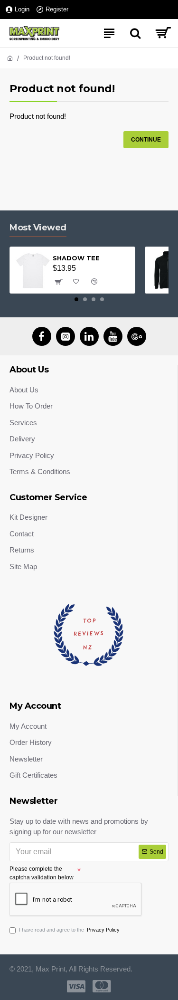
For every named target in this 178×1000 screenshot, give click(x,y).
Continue (146, 139)
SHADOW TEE (76, 258)
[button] (76, 299)
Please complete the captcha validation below (41, 873)
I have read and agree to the (69, 930)
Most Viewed (37, 227)
